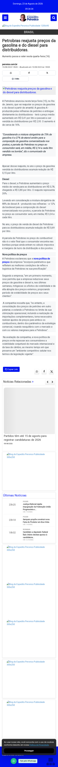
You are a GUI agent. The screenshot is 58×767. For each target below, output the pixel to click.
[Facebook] (29, 72)
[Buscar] (54, 17)
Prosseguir (29, 751)
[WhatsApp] (14, 761)
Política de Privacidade (39, 745)
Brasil (29, 32)
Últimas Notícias (14, 495)
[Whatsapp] (10, 72)
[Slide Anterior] (47, 381)
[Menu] (5, 17)
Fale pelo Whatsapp (28, 761)
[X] (47, 72)
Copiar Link (12, 369)
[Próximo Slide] (52, 381)
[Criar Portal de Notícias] (50, 761)
